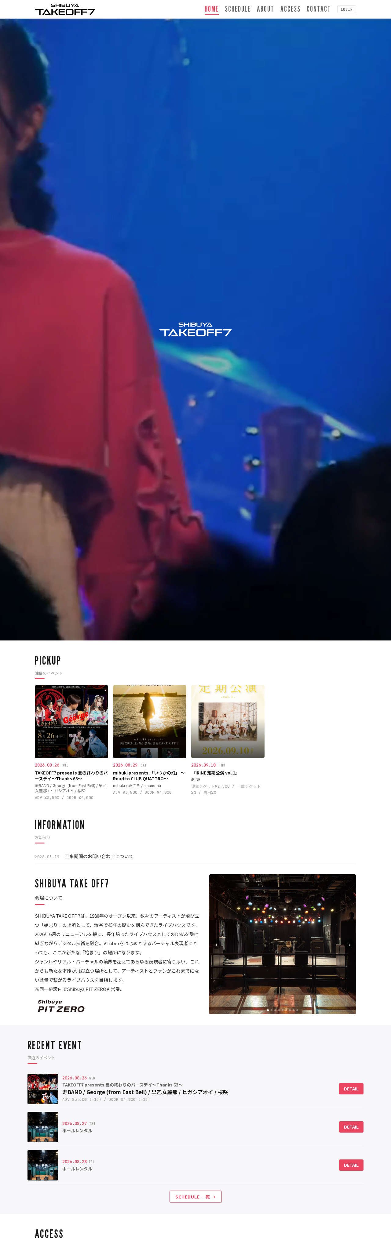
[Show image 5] (282, 1010)
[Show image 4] (279, 1010)
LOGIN (347, 9)
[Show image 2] (271, 1010)
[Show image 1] (268, 1010)
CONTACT (319, 8)
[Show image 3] (275, 1010)
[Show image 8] (293, 1010)
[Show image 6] (286, 1010)
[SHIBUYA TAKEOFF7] (65, 9)
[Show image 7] (290, 1010)
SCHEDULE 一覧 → (195, 1197)
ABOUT (265, 8)
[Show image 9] (297, 1010)
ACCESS (290, 8)
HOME (212, 8)
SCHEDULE (238, 8)
